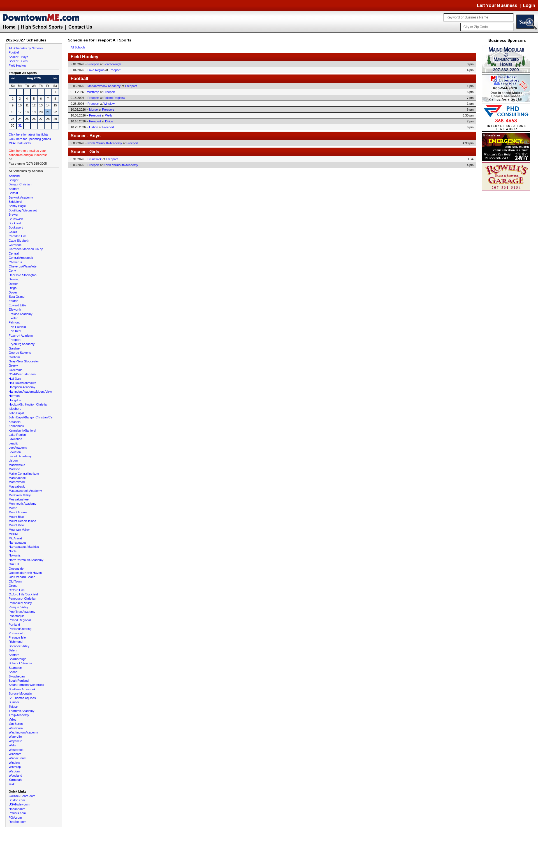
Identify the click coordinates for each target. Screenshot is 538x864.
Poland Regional (20, 620)
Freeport (14, 339)
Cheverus (15, 262)
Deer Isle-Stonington (22, 275)
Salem (13, 650)
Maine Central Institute (24, 473)
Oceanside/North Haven (25, 572)
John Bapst (16, 413)
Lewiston (15, 452)
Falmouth (15, 322)
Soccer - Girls (18, 61)
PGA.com (15, 817)
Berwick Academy (21, 197)
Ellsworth (15, 309)
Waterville (15, 736)
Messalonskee (19, 499)
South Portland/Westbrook (26, 684)
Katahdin (14, 421)
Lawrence (15, 439)
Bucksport (16, 227)
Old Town (15, 581)
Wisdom (14, 771)
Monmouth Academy (22, 503)
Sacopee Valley (19, 646)
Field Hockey (18, 65)
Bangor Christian (20, 184)
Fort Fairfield (17, 327)
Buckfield (15, 223)
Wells (12, 745)
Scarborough (17, 659)
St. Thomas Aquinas (22, 698)
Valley (13, 719)
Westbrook (16, 749)
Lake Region (17, 434)
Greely (13, 365)
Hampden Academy (22, 387)
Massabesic (17, 486)
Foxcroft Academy (21, 335)
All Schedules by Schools (26, 48)
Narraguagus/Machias (24, 546)
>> (55, 78)
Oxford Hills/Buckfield (23, 594)
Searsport (15, 667)
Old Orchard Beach (22, 577)
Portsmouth (16, 633)
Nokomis (15, 555)
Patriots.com (17, 813)
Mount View (16, 525)
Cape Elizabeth (19, 240)
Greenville (15, 370)
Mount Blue (16, 516)
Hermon (14, 395)
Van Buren (16, 723)
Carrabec (15, 244)
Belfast (13, 193)
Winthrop (15, 766)
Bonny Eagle (17, 206)
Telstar (13, 706)
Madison (14, 469)
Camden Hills (18, 236)
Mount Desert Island (22, 521)
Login (529, 5)
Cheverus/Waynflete (22, 266)
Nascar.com (17, 809)
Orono (13, 585)
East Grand (16, 296)
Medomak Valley (20, 495)
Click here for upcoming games (30, 139)
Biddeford (15, 201)
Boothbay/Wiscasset (23, 210)
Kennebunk (16, 426)
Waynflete (15, 741)
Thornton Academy (21, 710)
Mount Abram (18, 512)
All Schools (78, 47)
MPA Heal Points (20, 143)
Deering (14, 279)
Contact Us (80, 27)
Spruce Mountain (20, 693)
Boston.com (17, 800)
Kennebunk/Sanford (22, 430)
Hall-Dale (15, 378)
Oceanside (16, 568)
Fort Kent (15, 331)
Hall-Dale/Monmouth (22, 383)
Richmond (15, 641)
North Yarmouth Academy (26, 560)
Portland (14, 624)
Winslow (14, 762)
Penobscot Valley (20, 603)
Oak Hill (14, 564)
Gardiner (15, 348)
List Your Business (497, 5)
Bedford (14, 188)
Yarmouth (15, 779)
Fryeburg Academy (22, 344)
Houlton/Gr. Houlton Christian (28, 404)
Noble (13, 551)
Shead (13, 672)
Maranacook (17, 477)
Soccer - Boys (18, 57)
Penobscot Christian (22, 598)
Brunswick (16, 219)
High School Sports (42, 27)
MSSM (13, 533)
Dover (13, 292)
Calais (13, 232)
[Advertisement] (507, 276)
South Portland (19, 680)
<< (13, 78)
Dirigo (13, 288)
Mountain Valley (19, 529)
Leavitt (13, 443)
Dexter (13, 283)
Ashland (14, 176)
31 (20, 125)
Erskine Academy (21, 314)
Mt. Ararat (15, 538)
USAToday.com (19, 804)
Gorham (14, 357)
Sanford (14, 654)
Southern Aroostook (22, 689)
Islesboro (15, 408)
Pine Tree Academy (22, 611)
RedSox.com (17, 821)
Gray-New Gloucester (24, 361)
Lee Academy (18, 447)
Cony (12, 270)
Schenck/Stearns (20, 663)
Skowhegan (17, 676)
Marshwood (17, 482)
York (12, 784)
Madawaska (17, 465)
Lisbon (13, 460)
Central (13, 253)
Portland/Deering (20, 628)
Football (14, 52)
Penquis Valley (18, 607)
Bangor (13, 180)
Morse (13, 508)
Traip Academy (19, 715)
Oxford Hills (17, 590)
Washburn (16, 728)
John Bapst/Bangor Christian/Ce (30, 417)
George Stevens (20, 352)
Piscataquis (16, 616)
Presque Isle (17, 637)
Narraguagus (18, 542)
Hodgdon (15, 400)
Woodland (15, 775)
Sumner (14, 702)
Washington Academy (23, 732)
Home (9, 27)
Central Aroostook (21, 257)
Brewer (13, 214)
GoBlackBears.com (22, 796)
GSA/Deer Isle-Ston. (22, 374)
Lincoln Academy (20, 456)
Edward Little (17, 305)
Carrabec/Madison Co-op (26, 249)
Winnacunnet (17, 758)
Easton (13, 300)
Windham (15, 754)
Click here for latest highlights (28, 134)
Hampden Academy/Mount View (30, 391)
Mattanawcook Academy (25, 490)
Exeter (13, 318)
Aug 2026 (34, 78)
